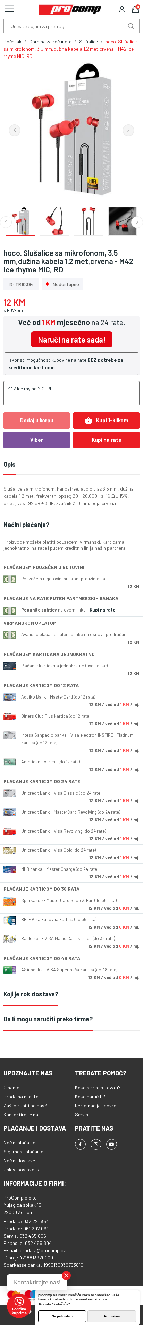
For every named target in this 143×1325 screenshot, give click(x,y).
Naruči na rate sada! (72, 339)
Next (128, 130)
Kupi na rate (106, 439)
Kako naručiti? (90, 1096)
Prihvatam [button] (112, 1316)
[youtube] (111, 1144)
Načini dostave (19, 1160)
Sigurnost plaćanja (23, 1151)
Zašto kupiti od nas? (25, 1105)
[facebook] (80, 1144)
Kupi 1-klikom (106, 420)
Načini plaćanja (19, 1142)
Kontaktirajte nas (22, 1114)
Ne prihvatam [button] (62, 1316)
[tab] (71, 525)
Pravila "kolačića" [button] (54, 1304)
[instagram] (96, 1144)
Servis (81, 1114)
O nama (11, 1087)
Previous (14, 130)
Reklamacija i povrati (97, 1105)
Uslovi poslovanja (22, 1169)
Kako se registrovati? (97, 1087)
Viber (36, 439)
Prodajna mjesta (21, 1096)
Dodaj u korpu (36, 420)
